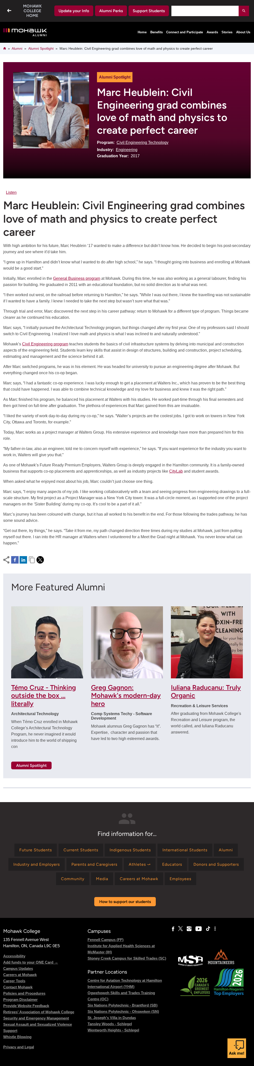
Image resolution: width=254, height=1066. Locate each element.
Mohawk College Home (32, 11)
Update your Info (74, 10)
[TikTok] (208, 928)
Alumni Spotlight (41, 48)
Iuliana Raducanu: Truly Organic (206, 691)
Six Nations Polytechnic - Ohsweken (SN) (123, 1011)
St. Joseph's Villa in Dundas (112, 1018)
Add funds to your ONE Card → (30, 962)
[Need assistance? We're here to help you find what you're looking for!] (236, 1048)
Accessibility (14, 956)
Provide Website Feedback (26, 1006)
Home (142, 32)
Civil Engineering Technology (142, 142)
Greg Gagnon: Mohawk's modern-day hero (126, 695)
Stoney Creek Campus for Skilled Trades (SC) (127, 958)
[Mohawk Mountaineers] (221, 965)
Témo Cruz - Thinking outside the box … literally (43, 695)
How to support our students (125, 901)
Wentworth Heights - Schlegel (113, 1030)
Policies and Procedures (24, 993)
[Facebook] (173, 928)
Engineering (126, 150)
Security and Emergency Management (36, 1018)
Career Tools (14, 981)
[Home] (25, 32)
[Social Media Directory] (215, 928)
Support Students (149, 10)
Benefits (156, 32)
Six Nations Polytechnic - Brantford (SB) (123, 1005)
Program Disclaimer (20, 999)
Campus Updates (18, 968)
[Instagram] (189, 928)
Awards (212, 32)
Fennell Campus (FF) (106, 940)
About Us (243, 32)
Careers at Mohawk (20, 975)
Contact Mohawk (17, 987)
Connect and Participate (184, 32)
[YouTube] (198, 928)
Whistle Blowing (17, 1037)
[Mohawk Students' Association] (190, 965)
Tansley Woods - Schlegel (110, 1024)
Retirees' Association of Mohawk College (38, 1012)
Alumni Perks (111, 10)
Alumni (17, 48)
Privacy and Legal (18, 1047)
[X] (180, 928)
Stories (227, 32)
